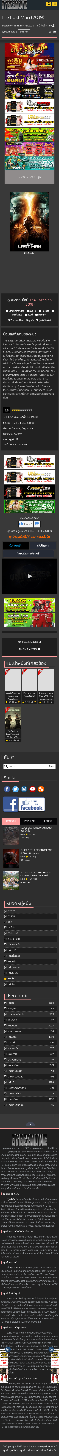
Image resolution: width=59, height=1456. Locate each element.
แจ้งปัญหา (43, 545)
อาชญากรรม (14, 1031)
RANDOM (11, 821)
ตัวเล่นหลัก (15, 545)
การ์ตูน (11, 916)
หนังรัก (11, 1082)
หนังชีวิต (45, 311)
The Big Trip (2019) (28, 649)
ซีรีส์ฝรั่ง (12, 927)
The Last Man (16, 320)
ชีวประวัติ (12, 1020)
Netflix (11, 910)
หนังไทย (12, 984)
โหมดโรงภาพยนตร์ (28, 553)
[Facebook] (7, 789)
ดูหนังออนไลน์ (44, 320)
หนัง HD (24, 31)
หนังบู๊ (30, 315)
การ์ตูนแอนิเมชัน (16, 1014)
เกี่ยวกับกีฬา (14, 1093)
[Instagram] (24, 789)
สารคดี (11, 1042)
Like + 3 (28, 524)
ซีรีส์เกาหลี (13, 933)
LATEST (48, 821)
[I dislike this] (37, 524)
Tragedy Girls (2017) (31, 642)
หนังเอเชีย (13, 973)
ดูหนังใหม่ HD (14, 939)
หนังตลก (12, 1025)
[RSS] (41, 789)
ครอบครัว (13, 1048)
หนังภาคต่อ (14, 967)
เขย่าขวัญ (13, 1099)
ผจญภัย (12, 1008)
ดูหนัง (31, 320)
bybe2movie (8, 31)
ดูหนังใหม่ (12, 1199)
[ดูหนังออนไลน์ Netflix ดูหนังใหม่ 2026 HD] (14, 7)
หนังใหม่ (12, 978)
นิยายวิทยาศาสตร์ (16, 311)
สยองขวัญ (13, 1065)
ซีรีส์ (10, 922)
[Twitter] (15, 789)
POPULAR (29, 821)
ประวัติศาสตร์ (14, 1059)
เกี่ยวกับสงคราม (16, 1105)
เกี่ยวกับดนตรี (15, 1071)
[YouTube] (32, 789)
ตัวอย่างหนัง (14, 944)
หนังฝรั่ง (42, 315)
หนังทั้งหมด (14, 956)
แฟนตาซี (12, 1054)
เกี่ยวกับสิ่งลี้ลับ (15, 1076)
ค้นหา (51, 766)
